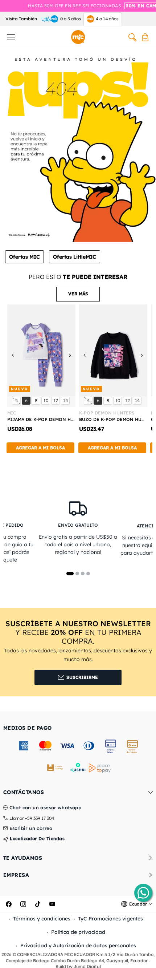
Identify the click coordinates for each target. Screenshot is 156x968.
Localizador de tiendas (36, 838)
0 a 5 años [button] (70, 18)
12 (56, 400)
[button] (78, 294)
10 (46, 400)
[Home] (78, 37)
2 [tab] (77, 573)
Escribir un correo (31, 828)
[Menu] (10, 37)
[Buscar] (132, 37)
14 (66, 400)
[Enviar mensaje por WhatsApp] (143, 893)
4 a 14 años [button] (107, 18)
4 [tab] (88, 573)
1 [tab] (70, 573)
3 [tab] (83, 573)
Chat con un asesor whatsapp (45, 807)
